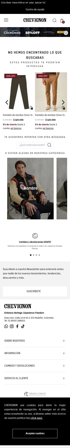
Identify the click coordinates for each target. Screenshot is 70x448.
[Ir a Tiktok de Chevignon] (24, 326)
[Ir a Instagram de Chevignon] (12, 326)
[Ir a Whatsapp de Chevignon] (7, 326)
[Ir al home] (35, 21)
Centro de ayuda (35, 9)
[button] (6, 20)
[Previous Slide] (7, 102)
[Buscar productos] (49, 145)
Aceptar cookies (35, 433)
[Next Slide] (63, 102)
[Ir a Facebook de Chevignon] (18, 326)
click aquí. (37, 418)
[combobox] (35, 145)
